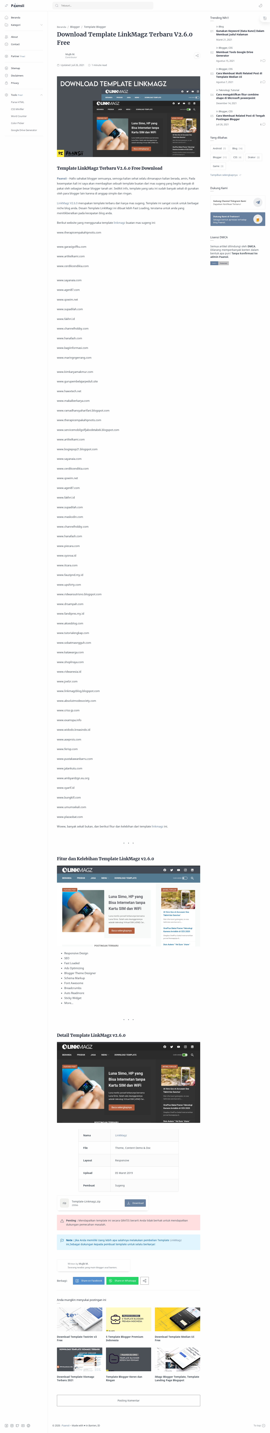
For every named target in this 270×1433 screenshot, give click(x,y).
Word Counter (19, 116)
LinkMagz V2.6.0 (67, 203)
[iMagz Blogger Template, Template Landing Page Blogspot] (177, 1359)
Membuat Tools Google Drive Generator (234, 53)
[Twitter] (17, 1425)
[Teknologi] (224, 90)
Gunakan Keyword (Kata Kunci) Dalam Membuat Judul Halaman (240, 32)
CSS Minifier (17, 109)
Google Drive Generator (24, 130)
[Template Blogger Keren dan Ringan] (128, 1359)
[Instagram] (12, 1425)
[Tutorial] (235, 90)
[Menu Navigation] (6, 5)
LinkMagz (121, 1135)
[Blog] (221, 26)
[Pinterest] (28, 1425)
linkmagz (119, 222)
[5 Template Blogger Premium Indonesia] (128, 1319)
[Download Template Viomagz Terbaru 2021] (79, 1359)
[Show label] (225, 175)
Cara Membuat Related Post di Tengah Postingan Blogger (240, 117)
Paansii (17, 5)
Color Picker (17, 123)
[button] (260, 5)
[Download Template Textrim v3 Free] (79, 1319)
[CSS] (230, 47)
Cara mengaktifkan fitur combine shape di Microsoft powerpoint (237, 96)
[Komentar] (262, 61)
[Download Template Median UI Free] (177, 1319)
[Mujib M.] (70, 54)
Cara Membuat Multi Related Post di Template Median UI (239, 75)
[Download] (135, 1203)
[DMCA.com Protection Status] (219, 263)
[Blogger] (223, 47)
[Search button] (56, 5)
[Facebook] (6, 1425)
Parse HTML (17, 102)
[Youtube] (23, 1425)
